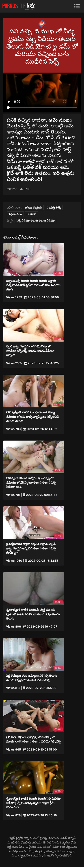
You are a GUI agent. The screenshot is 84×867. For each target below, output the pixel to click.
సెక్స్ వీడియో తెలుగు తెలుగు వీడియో (36, 220)
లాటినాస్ (31, 214)
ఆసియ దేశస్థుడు (33, 207)
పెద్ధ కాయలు (15, 214)
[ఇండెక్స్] (19, 6)
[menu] (77, 6)
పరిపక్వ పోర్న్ (54, 207)
